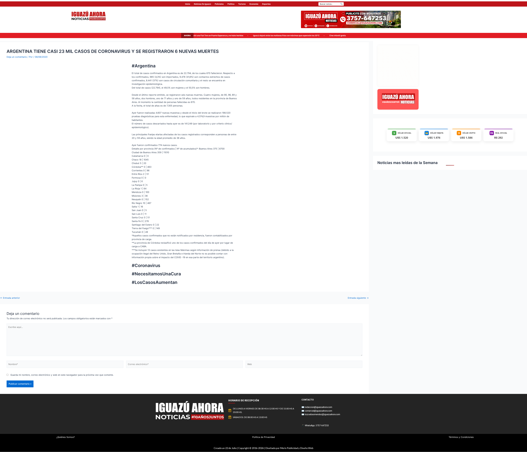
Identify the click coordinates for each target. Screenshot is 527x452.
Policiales (219, 4)
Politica (231, 4)
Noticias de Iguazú (202, 4)
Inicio (187, 4)
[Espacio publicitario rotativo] (351, 19)
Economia (254, 4)
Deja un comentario (17, 56)
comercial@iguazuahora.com (318, 411)
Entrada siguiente (358, 298)
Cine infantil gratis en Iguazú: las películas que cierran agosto (290, 35)
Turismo (242, 4)
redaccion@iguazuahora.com (318, 407)
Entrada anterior (10, 298)
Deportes (266, 4)
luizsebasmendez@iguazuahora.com (322, 414)
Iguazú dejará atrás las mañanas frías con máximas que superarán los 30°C (220, 35)
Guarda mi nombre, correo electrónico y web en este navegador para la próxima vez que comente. (61, 374)
